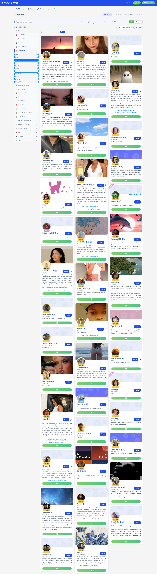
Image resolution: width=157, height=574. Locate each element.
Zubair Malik (46, 161)
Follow (63, 31)
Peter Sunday (116, 487)
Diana (113, 91)
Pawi (113, 419)
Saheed (79, 504)
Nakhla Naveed (47, 271)
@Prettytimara (46, 316)
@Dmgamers (114, 360)
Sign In (127, 3)
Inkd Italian (46, 381)
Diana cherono (82, 433)
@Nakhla (44, 272)
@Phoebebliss (80, 186)
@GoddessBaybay (81, 473)
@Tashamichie (80, 290)
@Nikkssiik (45, 115)
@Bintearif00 (45, 467)
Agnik (113, 53)
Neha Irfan (46, 554)
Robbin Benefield (48, 233)
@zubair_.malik (46, 162)
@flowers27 (114, 168)
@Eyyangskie (114, 391)
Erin (78, 471)
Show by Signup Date (127, 27)
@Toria (78, 406)
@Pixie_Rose (80, 369)
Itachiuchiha (81, 242)
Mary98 (79, 61)
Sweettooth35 (116, 239)
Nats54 (114, 201)
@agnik (113, 54)
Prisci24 (80, 143)
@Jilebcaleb (114, 489)
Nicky (79, 105)
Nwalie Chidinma (82, 184)
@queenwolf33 (115, 451)
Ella (112, 389)
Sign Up (136, 3)
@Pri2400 (79, 145)
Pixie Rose (80, 368)
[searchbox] (122, 21)
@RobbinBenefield (47, 235)
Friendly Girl (115, 522)
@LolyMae (45, 63)
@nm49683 (80, 107)
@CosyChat (114, 523)
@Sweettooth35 (115, 241)
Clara (44, 419)
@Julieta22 (114, 284)
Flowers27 (115, 167)
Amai (44, 204)
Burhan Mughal (116, 359)
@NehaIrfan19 (46, 556)
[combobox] (120, 22)
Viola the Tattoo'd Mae (50, 61)
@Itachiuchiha (80, 243)
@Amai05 (45, 205)
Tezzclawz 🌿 (116, 326)
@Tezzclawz (114, 327)
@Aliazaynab (45, 514)
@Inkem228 (45, 383)
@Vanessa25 (114, 139)
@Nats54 (113, 203)
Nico (78, 553)
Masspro (80, 328)
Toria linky (80, 404)
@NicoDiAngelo (81, 554)
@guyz (78, 505)
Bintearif (45, 466)
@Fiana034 (80, 435)
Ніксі (44, 114)
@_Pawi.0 (113, 420)
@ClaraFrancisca (46, 421)
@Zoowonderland (47, 345)
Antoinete (114, 449)
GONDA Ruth (81, 289)
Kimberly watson (117, 137)
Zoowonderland (47, 343)
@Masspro (79, 330)
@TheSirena (114, 92)
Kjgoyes (114, 282)
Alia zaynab (46, 513)
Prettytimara (46, 314)
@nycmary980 (80, 63)
